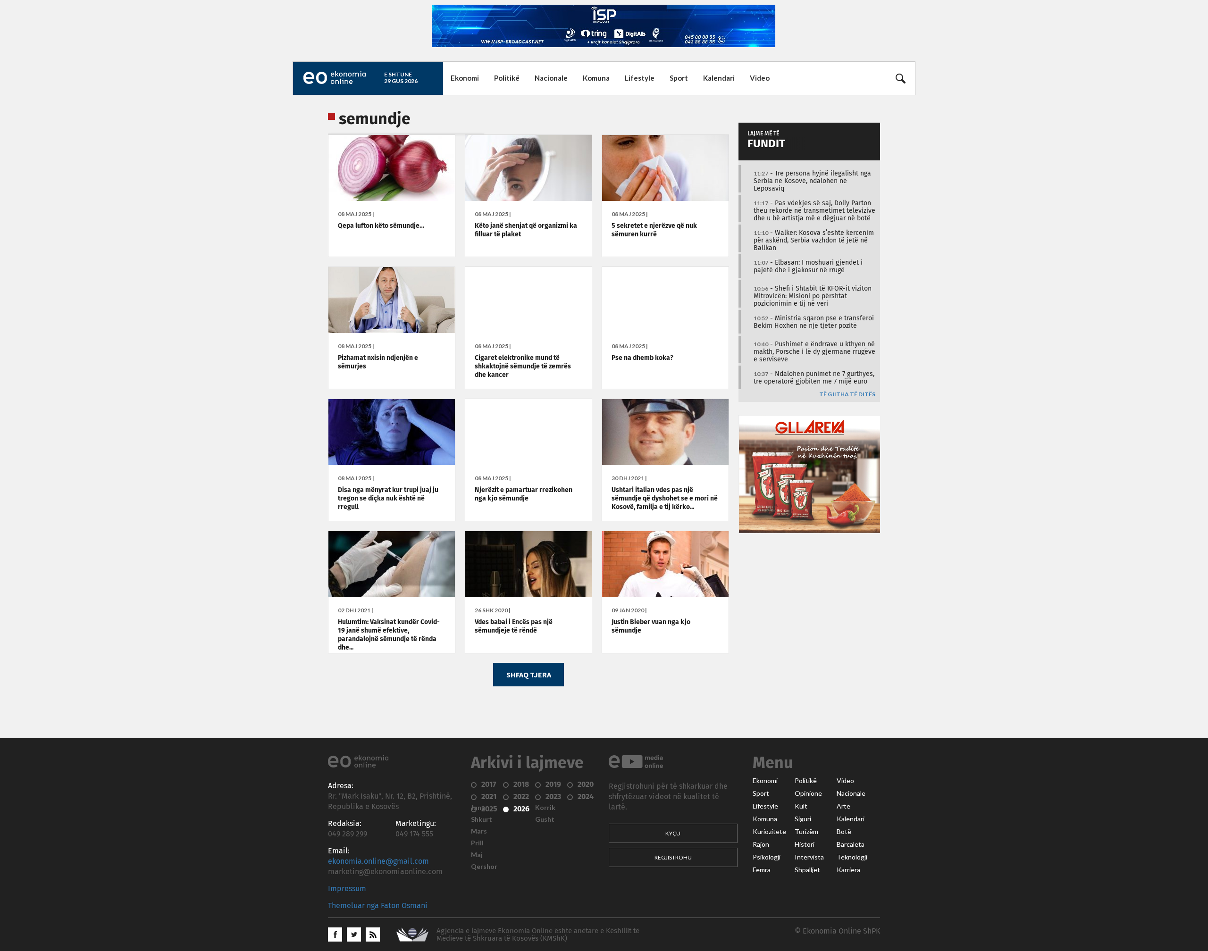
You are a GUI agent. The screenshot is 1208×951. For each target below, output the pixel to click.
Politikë (507, 78)
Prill (477, 843)
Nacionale (551, 78)
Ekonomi (465, 78)
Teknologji (852, 857)
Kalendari (719, 78)
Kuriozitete (769, 831)
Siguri (803, 819)
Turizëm (806, 831)
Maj (477, 854)
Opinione (808, 793)
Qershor (484, 866)
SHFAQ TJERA (528, 674)
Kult (801, 806)
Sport (679, 78)
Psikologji (766, 857)
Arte (843, 806)
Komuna (596, 78)
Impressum (347, 889)
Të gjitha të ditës (847, 395)
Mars (479, 831)
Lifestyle (639, 78)
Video (760, 78)
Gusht (544, 819)
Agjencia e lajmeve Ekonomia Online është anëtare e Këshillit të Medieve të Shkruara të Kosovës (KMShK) (537, 934)
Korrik (545, 807)
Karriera (848, 870)
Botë (844, 831)
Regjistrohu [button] (673, 857)
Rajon (761, 844)
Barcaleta (850, 844)
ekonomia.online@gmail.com (378, 861)
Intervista (809, 857)
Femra (762, 870)
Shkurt (481, 819)
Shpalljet (807, 870)
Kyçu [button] (672, 833)
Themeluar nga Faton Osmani (378, 905)
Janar (479, 807)
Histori (804, 844)
